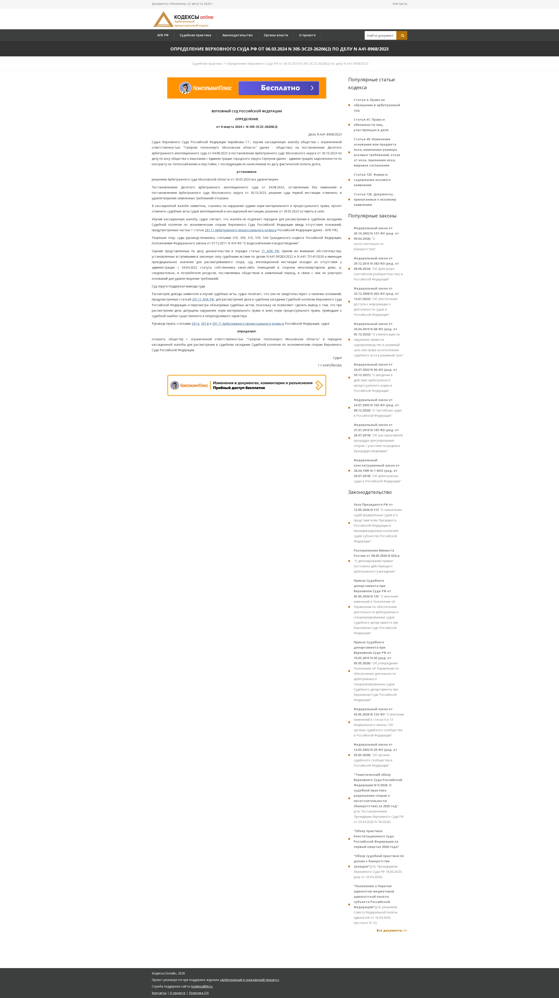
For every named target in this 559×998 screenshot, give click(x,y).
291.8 (205, 323)
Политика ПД (199, 993)
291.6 (195, 323)
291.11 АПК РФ (203, 299)
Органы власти (276, 35)
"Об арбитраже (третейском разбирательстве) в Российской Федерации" (378, 268)
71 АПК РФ (270, 251)
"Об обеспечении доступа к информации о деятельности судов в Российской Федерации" (376, 301)
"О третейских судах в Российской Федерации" (378, 408)
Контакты (400, 4)
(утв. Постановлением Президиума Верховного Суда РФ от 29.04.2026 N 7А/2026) (379, 798)
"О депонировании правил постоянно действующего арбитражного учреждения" (377, 560)
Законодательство (237, 35)
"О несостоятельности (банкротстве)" (376, 238)
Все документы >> (392, 930)
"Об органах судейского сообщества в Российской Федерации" (375, 754)
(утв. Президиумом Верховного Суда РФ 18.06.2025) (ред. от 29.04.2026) (379, 866)
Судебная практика (195, 35)
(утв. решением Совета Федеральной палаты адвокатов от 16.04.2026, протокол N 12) (375, 904)
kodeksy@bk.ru (201, 986)
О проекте (307, 35)
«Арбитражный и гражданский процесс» (249, 980)
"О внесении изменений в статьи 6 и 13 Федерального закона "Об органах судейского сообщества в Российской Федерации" (379, 722)
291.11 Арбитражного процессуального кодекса (240, 230)
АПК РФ (163, 35)
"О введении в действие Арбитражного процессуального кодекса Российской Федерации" (375, 377)
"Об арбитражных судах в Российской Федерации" (377, 470)
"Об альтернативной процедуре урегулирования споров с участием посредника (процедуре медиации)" (378, 438)
